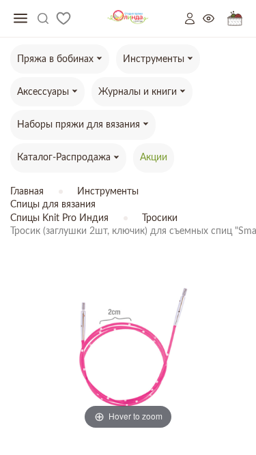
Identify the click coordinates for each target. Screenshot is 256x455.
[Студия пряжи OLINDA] (128, 18)
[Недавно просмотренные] (215, 18)
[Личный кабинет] (194, 18)
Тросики (159, 218)
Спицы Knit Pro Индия (59, 218)
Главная (27, 191)
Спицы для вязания (53, 204)
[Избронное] (63, 18)
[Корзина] (234, 19)
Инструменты (108, 191)
